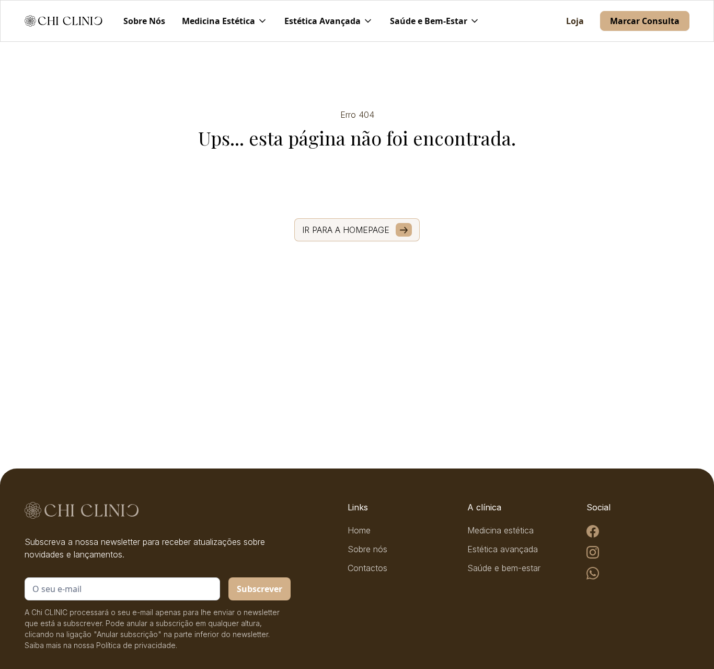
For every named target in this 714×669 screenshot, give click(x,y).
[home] (63, 21)
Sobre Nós (144, 21)
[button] (225, 20)
